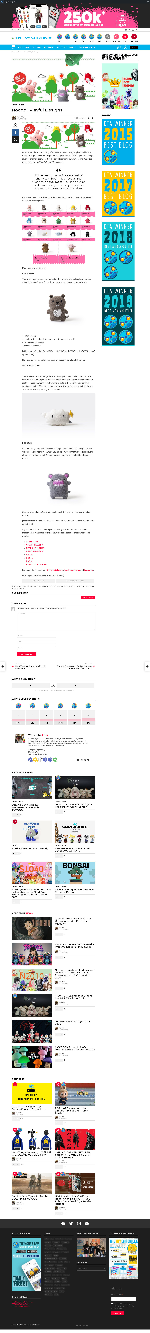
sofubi (58, 1281)
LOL (67, 41)
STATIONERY (32, 541)
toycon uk (66, 1285)
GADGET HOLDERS (34, 545)
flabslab (48, 1255)
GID (56, 1255)
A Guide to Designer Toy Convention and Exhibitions (28, 1107)
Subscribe (118, 1313)
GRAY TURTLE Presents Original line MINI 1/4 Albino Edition (74, 805)
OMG (75, 41)
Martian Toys (50, 1268)
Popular (116, 41)
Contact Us (26, 30)
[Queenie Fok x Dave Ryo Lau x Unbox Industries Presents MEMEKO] (32, 928)
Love (59, 41)
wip (57, 1294)
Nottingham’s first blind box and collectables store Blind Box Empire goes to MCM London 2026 (74, 974)
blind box (60, 1239)
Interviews (49, 47)
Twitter (76, 570)
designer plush (21, 587)
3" (47, 1239)
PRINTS (29, 558)
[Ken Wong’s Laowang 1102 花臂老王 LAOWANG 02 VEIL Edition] (32, 1139)
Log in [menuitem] (7, 2)
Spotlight (62, 47)
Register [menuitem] (13, 2)
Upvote (31, 685)
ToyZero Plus (60, 1288)
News (27, 47)
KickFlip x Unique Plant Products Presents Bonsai (74, 890)
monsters (36, 587)
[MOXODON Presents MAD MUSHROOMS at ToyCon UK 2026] (32, 1057)
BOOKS (29, 561)
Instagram (88, 570)
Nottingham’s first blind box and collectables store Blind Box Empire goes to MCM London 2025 (31, 893)
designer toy (50, 1249)
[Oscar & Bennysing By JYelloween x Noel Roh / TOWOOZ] (32, 787)
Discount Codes (17, 30)
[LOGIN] (125, 47)
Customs (37, 47)
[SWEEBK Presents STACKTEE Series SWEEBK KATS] (75, 832)
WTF (91, 41)
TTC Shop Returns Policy (20, 1306)
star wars (49, 1285)
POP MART (57, 1275)
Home (20, 47)
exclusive (65, 1252)
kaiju (67, 1262)
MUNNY (48, 1272)
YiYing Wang (19, 589)
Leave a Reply (87, 598)
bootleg (69, 1239)
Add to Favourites (76, 581)
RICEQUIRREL (68, 587)
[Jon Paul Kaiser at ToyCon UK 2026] (32, 1031)
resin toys (56, 1278)
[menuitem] (2, 2)
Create (134, 47)
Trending (134, 41)
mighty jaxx (62, 1268)
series (64, 1278)
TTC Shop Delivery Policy (20, 1304)
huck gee (63, 1258)
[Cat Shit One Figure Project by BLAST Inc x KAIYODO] (32, 1183)
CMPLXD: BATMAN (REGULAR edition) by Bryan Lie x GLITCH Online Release (73, 1155)
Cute (84, 41)
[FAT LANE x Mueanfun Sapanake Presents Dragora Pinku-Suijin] (32, 954)
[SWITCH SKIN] (117, 47)
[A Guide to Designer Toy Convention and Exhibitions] (32, 1093)
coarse (48, 1242)
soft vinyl (49, 1281)
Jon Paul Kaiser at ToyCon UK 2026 (72, 1022)
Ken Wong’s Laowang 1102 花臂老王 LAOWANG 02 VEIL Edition (31, 1153)
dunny (48, 1252)
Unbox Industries (51, 1291)
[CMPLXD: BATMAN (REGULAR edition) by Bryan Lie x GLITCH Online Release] (75, 1139)
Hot (125, 41)
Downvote (76, 685)
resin (47, 1278)
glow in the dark (51, 1258)
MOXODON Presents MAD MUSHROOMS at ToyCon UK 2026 (75, 1048)
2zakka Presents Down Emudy (30, 848)
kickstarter (49, 1265)
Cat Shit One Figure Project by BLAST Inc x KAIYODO (30, 1197)
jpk (61, 1262)
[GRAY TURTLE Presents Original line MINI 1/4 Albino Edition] (75, 787)
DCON (48, 1245)
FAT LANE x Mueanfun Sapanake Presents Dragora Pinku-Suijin (74, 945)
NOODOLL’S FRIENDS (35, 548)
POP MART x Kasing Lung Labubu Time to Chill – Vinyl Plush (72, 1111)
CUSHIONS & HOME (34, 551)
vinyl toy (49, 1294)
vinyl (62, 1291)
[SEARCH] (121, 47)
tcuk (57, 1285)
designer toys (62, 1249)
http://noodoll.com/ (54, 570)
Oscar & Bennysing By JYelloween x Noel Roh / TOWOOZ (26, 807)
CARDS (29, 555)
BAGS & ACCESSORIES (36, 564)
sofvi (65, 1281)
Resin (21, 802)
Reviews (73, 47)
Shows (21, 886)
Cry (99, 41)
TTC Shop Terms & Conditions (22, 1302)
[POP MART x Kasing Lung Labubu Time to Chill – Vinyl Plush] (75, 1094)
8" (52, 1239)
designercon (58, 1245)
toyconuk (49, 1288)
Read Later (39, 581)
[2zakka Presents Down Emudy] (32, 832)
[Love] (58, 777)
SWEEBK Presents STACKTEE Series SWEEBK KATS (72, 849)
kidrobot (59, 1265)
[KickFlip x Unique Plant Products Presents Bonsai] (75, 873)
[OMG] (63, 1130)
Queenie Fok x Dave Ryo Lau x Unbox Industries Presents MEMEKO (73, 921)
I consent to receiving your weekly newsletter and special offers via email (122, 1306)
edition (56, 1252)
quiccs (67, 1275)
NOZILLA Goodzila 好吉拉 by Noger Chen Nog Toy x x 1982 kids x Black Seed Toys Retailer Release (73, 1200)
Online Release (59, 1272)
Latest (107, 41)
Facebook (68, 570)
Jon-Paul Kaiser (51, 1262)
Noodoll (47, 587)
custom (56, 1242)
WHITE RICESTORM (85, 587)
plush (57, 587)
